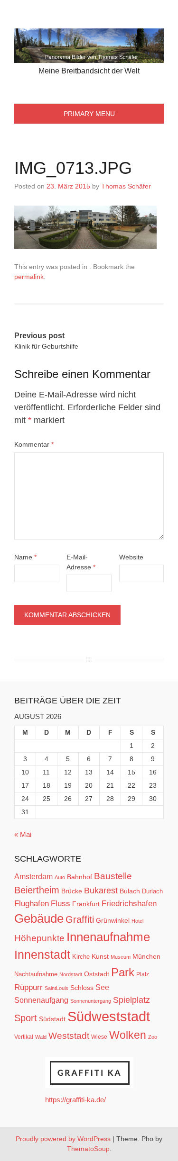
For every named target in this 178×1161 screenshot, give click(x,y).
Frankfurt (86, 904)
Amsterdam (33, 877)
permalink (29, 276)
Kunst (100, 956)
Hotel (137, 921)
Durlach (152, 891)
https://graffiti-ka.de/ (75, 1100)
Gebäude (39, 918)
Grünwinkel (113, 920)
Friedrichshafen (129, 903)
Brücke (71, 891)
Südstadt (52, 1019)
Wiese (99, 1037)
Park (122, 972)
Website (131, 557)
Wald (41, 1037)
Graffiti (80, 919)
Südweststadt (108, 1016)
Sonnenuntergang (90, 1001)
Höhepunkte (39, 938)
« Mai (22, 834)
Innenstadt (42, 954)
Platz (142, 974)
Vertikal (23, 1037)
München (146, 956)
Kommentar (34, 444)
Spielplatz (131, 1000)
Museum (121, 957)
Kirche (81, 956)
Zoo (152, 1037)
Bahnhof (79, 877)
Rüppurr (28, 987)
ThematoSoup (88, 1148)
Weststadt (68, 1036)
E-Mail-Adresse (80, 562)
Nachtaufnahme (35, 974)
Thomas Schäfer (126, 186)
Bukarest (101, 890)
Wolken (127, 1035)
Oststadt (96, 974)
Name (25, 557)
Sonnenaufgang (41, 1000)
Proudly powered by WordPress (63, 1139)
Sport (25, 1018)
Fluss (60, 903)
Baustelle (113, 876)
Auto (60, 877)
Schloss (82, 987)
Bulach (130, 891)
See (102, 987)
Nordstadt (70, 974)
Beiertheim (36, 890)
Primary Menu (89, 113)
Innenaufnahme (108, 937)
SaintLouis (56, 988)
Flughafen (31, 903)
